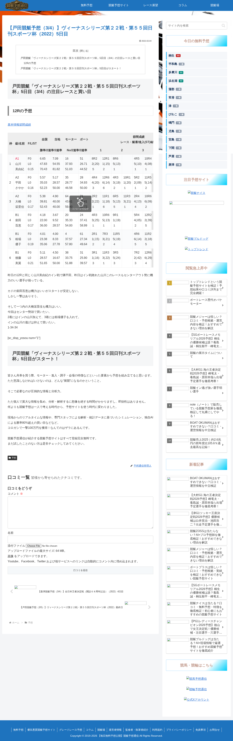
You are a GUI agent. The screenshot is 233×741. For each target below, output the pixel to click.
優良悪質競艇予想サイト (41, 729)
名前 (10, 532)
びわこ (176, 114)
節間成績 (25, 124)
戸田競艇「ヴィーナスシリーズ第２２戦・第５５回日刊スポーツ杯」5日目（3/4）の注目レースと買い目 (80, 58)
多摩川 (175, 72)
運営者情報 (115, 729)
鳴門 (175, 122)
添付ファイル (17, 545)
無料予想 (18, 729)
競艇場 (101, 729)
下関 (175, 147)
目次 (75, 50)
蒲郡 (175, 89)
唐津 (175, 164)
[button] (223, 25)
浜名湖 (175, 80)
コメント (15, 493)
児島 (175, 131)
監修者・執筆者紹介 (136, 729)
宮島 (175, 139)
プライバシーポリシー (179, 729)
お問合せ (215, 729)
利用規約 (157, 729)
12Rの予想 (30, 63)
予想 (14, 458)
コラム (90, 729)
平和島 (176, 63)
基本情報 (13, 124)
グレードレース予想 (70, 729)
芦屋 (175, 156)
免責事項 (201, 729)
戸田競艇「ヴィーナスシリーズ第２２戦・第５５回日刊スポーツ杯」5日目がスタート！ (71, 68)
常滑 (175, 97)
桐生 (174, 55)
